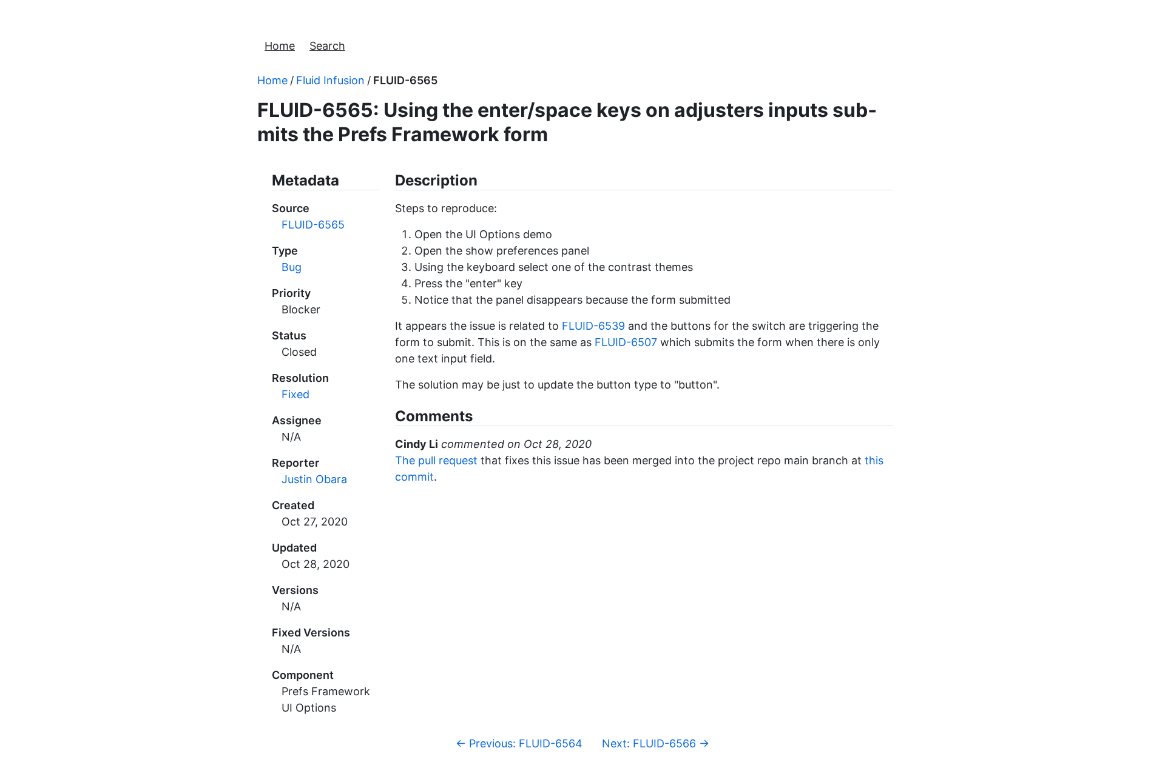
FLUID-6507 (626, 342)
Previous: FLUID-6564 (519, 743)
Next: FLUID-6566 (655, 743)
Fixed (295, 394)
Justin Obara (314, 479)
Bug (292, 267)
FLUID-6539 (593, 325)
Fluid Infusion (330, 80)
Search (327, 45)
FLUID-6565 (405, 80)
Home (280, 45)
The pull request (436, 460)
